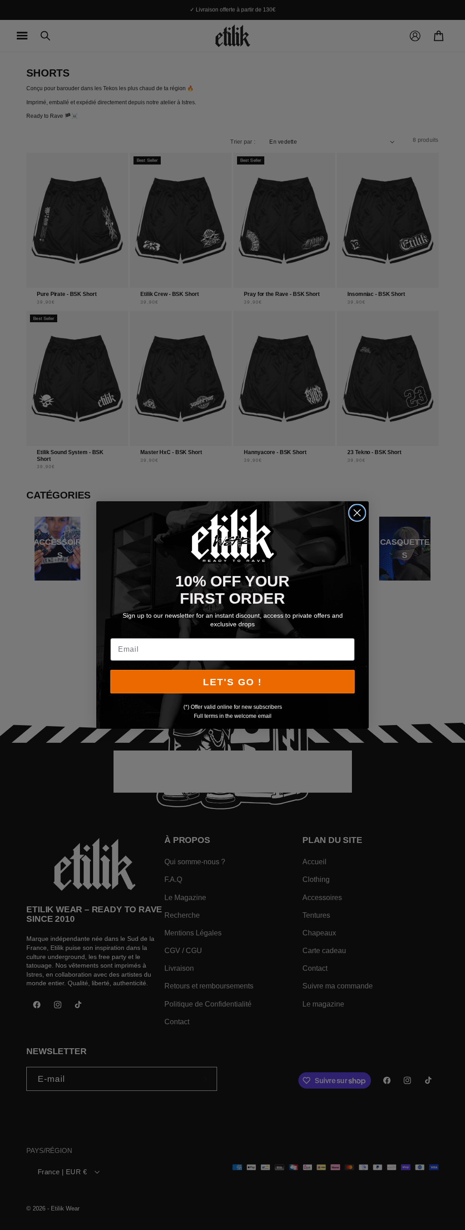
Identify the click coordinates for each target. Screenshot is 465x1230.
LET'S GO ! (232, 682)
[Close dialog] (357, 513)
